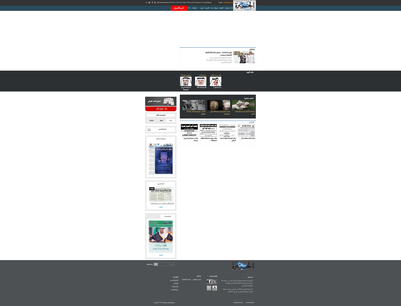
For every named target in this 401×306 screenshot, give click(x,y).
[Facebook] (152, 2)
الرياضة (216, 8)
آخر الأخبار (179, 8)
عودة (220, 2)
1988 (152, 188)
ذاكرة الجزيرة (160, 184)
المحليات (227, 8)
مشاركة (152, 120)
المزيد (202, 8)
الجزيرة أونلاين (197, 279)
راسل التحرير (162, 129)
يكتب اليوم (250, 72)
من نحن (250, 277)
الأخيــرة (207, 8)
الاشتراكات (175, 286)
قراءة (170, 120)
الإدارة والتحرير (174, 280)
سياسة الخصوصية (238, 302)
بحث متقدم (150, 264)
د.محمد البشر (202, 75)
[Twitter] (149, 2)
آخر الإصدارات (167, 216)
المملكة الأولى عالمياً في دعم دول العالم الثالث (162, 203)
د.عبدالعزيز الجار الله (186, 75)
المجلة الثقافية (186, 279)
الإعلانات (194, 8)
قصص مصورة (248, 98)
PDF (189, 8)
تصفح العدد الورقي (161, 138)
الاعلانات (251, 122)
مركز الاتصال (174, 289)
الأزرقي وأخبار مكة (201, 87)
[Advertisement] (200, 28)
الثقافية (221, 8)
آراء (212, 8)
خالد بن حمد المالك (216, 75)
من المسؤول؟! (217, 87)
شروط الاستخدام (250, 302)
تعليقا (161, 120)
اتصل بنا (175, 277)
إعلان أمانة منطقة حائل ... (247, 138)
